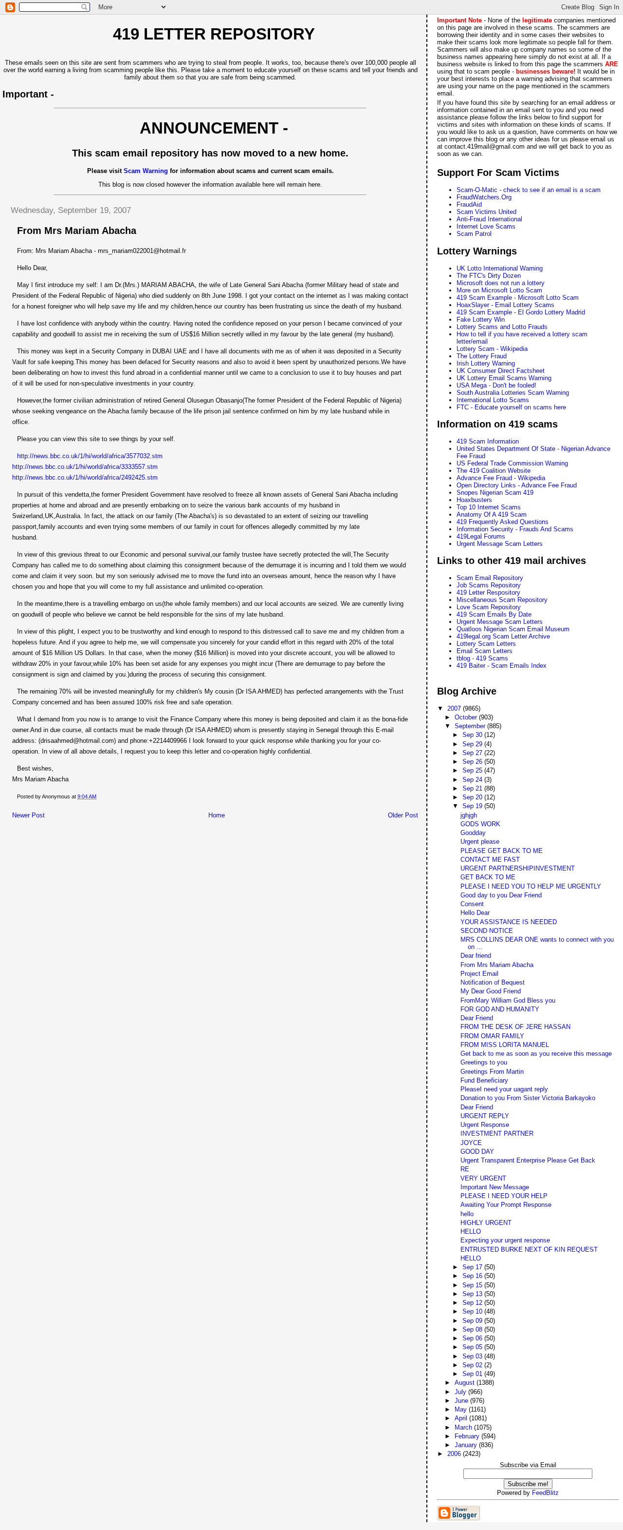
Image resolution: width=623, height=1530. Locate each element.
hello (467, 1214)
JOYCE (471, 1142)
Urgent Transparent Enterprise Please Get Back (527, 1160)
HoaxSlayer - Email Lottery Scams (505, 305)
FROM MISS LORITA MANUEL (504, 1044)
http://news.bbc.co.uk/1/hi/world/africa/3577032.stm (90, 456)
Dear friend (475, 955)
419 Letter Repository (214, 34)
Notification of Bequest (492, 982)
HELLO (470, 1231)
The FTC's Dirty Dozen (489, 275)
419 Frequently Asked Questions (503, 521)
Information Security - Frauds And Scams (515, 529)
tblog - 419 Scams (482, 658)
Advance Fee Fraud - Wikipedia (501, 478)
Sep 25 (473, 770)
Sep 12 (473, 1302)
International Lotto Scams (493, 400)
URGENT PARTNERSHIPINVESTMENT (517, 868)
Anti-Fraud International (489, 219)
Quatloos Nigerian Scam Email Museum (513, 629)
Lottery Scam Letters (486, 643)
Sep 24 (473, 779)
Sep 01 (473, 1373)
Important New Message (494, 1187)
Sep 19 (473, 806)
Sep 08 (473, 1329)
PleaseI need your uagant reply (504, 1089)
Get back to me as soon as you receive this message (536, 1053)
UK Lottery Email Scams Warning (504, 378)
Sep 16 (473, 1275)
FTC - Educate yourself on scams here (511, 407)
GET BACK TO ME (487, 877)
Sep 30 (473, 734)
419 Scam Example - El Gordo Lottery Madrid (521, 312)
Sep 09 (473, 1320)
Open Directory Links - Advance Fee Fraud (517, 485)
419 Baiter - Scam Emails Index (502, 665)
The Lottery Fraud (482, 356)
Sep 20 (473, 797)
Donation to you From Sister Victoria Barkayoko (527, 1098)
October (467, 717)
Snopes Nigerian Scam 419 (495, 492)
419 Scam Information (488, 441)
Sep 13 (473, 1294)
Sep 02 (473, 1365)
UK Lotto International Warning (500, 268)
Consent (472, 904)
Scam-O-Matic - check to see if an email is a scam (529, 190)
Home (216, 815)
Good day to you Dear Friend (501, 895)
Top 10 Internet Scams (489, 507)
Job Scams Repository (489, 585)
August (465, 1382)
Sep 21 (473, 788)
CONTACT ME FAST (490, 859)
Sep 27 (473, 752)
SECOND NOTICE (486, 930)
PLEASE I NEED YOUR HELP (504, 1196)
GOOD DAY (477, 1151)
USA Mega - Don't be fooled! (496, 385)
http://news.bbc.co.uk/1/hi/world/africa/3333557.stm (85, 466)
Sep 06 (473, 1338)
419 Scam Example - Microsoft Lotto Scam (518, 297)
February (468, 1436)
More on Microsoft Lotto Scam (499, 290)
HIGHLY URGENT (486, 1222)
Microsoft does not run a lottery (501, 283)
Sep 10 (473, 1311)
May (462, 1409)
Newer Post (28, 815)
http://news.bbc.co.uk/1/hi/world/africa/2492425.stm (85, 477)
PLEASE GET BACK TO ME (501, 850)
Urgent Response (484, 1124)
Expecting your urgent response (505, 1240)
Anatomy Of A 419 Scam (492, 514)
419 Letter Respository (488, 592)
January (467, 1445)
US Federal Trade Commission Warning (512, 463)
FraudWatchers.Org (484, 197)
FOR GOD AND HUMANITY (499, 1009)
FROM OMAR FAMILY (492, 1036)
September (471, 726)
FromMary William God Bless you (507, 1000)
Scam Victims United (486, 211)
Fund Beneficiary (484, 1080)
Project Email (479, 973)
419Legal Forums (481, 536)
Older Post (403, 815)
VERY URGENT (483, 1178)
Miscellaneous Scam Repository (502, 599)
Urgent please (479, 841)
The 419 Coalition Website (494, 470)
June (462, 1400)
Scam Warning (146, 170)
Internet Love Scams (486, 226)
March (464, 1427)
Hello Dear (475, 912)
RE (464, 1169)
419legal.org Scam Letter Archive (503, 636)
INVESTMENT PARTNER (496, 1133)
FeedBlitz (545, 1492)
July (461, 1391)
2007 (455, 708)
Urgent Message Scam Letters (500, 543)
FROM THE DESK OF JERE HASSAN (515, 1026)
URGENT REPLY (484, 1116)
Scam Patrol (474, 233)
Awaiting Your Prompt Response (505, 1204)
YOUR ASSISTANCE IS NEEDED (508, 922)
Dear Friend (476, 1018)
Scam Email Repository (490, 577)
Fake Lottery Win (481, 319)
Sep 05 (473, 1347)
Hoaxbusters (474, 500)
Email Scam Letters (485, 651)
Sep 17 (473, 1267)
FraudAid (469, 204)
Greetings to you (483, 1062)
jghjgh (468, 815)
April (462, 1418)
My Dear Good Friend (490, 991)
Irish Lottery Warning (486, 363)
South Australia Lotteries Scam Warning (513, 392)
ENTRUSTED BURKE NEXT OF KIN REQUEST (529, 1249)
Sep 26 (473, 761)
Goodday (473, 832)
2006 (455, 1453)
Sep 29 (473, 744)
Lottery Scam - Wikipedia (492, 348)
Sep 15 (473, 1285)
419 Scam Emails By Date (494, 614)
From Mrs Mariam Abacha (496, 964)
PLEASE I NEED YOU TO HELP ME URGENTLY (530, 886)
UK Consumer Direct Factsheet (501, 370)
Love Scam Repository (489, 607)
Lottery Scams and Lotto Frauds (502, 326)
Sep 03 (473, 1356)
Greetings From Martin (492, 1071)
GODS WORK (480, 824)
